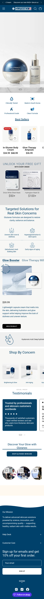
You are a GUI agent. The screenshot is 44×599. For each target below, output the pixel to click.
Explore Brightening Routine (22, 48)
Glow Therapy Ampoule (29, 149)
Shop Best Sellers (22, 41)
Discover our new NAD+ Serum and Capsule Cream (24, 2)
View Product (11, 326)
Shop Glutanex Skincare (22, 454)
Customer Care (8, 543)
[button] (35, 8)
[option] (9, 473)
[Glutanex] (22, 8)
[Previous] (3, 2)
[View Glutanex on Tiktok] (22, 589)
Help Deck (6, 534)
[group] (22, 2)
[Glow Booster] (17, 280)
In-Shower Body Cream (10, 149)
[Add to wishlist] (15, 129)
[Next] (41, 2)
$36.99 (29, 153)
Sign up (22, 571)
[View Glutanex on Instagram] (16, 589)
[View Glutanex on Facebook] (27, 589)
